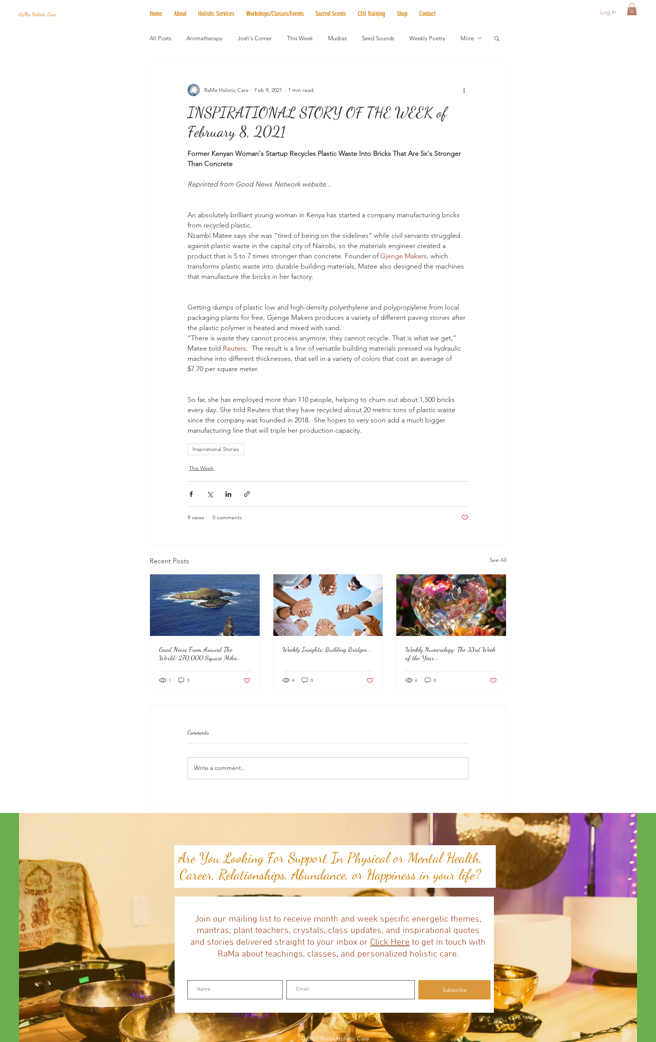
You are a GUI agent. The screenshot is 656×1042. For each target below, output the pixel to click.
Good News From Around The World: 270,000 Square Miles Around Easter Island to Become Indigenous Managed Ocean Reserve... (198, 653)
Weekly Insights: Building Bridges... (326, 649)
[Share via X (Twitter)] (209, 494)
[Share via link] (247, 494)
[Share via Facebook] (191, 494)
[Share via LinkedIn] (228, 494)
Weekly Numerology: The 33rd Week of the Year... (450, 653)
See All (498, 560)
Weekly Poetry (427, 38)
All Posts (160, 38)
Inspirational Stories (215, 449)
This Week (300, 38)
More (467, 38)
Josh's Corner (255, 38)
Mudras (337, 38)
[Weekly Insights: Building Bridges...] (328, 605)
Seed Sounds (378, 38)
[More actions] (463, 90)
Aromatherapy (204, 38)
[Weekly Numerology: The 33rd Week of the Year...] (451, 605)
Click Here (390, 942)
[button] (216, 14)
